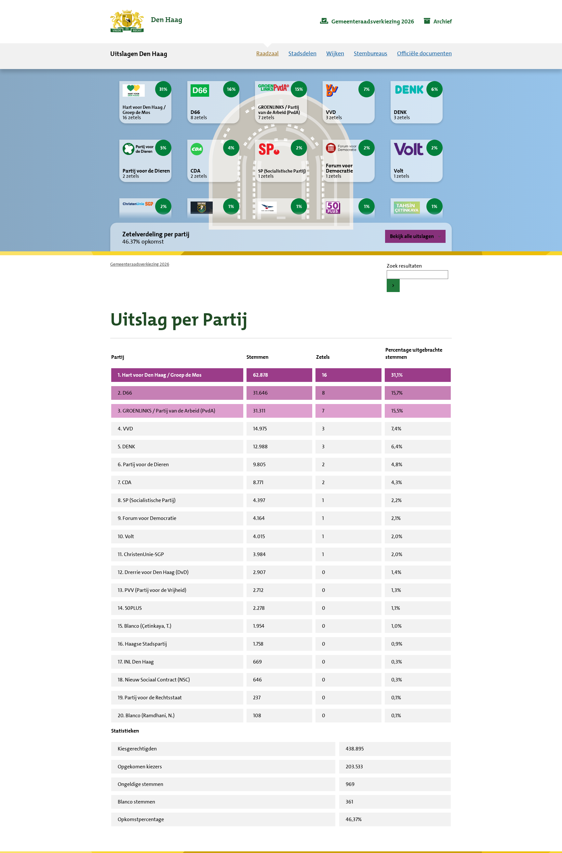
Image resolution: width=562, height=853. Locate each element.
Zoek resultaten (404, 265)
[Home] (146, 22)
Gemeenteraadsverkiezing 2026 (139, 264)
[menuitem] (367, 22)
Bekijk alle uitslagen (412, 236)
